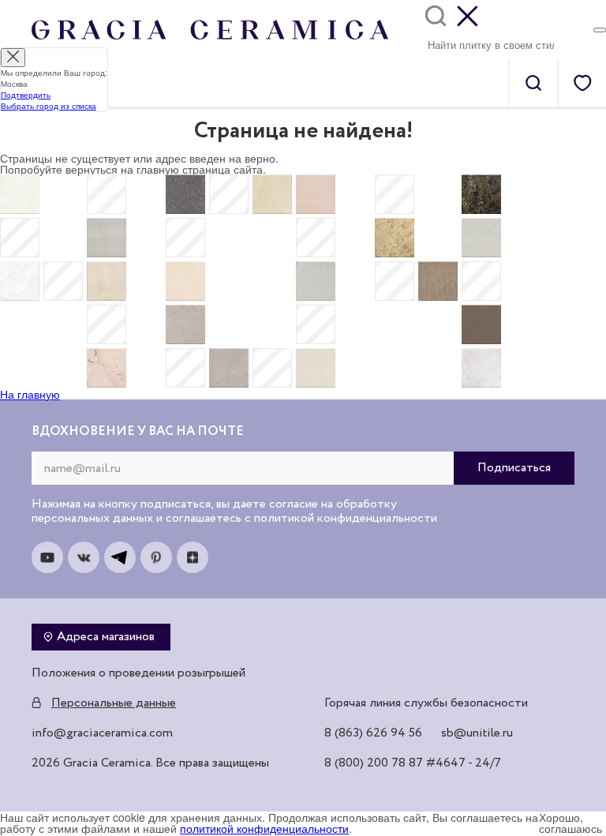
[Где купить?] (599, 30)
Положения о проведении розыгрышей (138, 673)
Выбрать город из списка (48, 105)
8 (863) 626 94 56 (373, 733)
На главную (30, 394)
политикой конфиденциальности (264, 828)
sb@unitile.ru (477, 733)
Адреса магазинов (106, 637)
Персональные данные (113, 703)
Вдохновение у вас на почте (138, 431)
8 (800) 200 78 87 (373, 763)
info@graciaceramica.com (102, 733)
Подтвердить (25, 94)
